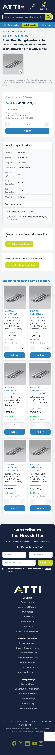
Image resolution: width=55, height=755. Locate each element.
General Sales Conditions (27, 689)
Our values (27, 612)
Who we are (27, 602)
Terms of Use (27, 684)
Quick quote (29, 25)
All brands (27, 616)
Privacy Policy (28, 698)
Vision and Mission (27, 607)
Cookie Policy (27, 703)
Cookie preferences (28, 708)
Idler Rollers (9, 31)
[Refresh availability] (6, 109)
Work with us (27, 621)
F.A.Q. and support (27, 672)
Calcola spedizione (21, 244)
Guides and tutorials (27, 667)
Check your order (27, 643)
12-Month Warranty (27, 693)
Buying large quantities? (24, 265)
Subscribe (45, 562)
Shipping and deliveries (27, 648)
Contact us (27, 626)
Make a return (27, 662)
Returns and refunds (27, 657)
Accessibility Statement (27, 631)
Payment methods (27, 652)
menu (48, 25)
